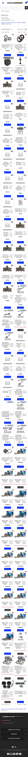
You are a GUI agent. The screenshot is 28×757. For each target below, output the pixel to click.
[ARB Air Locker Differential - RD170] (20, 534)
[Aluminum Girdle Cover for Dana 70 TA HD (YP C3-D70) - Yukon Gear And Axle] (13, 447)
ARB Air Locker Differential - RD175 (5, 603)
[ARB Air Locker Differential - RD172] (20, 555)
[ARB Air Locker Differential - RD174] (20, 575)
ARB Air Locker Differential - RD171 (5, 562)
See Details (7, 487)
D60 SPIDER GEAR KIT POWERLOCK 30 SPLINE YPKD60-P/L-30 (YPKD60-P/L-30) (5, 693)
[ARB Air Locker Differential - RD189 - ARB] (13, 633)
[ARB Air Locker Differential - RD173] (8, 575)
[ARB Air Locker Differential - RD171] (8, 555)
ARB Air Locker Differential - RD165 (5, 501)
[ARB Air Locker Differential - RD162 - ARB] (25, 447)
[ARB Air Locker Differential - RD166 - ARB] (25, 490)
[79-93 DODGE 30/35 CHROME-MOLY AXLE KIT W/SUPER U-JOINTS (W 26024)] (20, 405)
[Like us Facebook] (13, 747)
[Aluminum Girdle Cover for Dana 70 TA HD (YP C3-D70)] (8, 451)
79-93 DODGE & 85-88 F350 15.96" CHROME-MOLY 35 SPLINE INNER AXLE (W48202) (5, 414)
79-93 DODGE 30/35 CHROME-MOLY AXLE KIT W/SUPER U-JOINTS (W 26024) (18, 414)
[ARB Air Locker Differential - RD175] (8, 596)
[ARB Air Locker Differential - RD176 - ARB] (25, 592)
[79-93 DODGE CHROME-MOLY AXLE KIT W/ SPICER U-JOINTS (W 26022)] (8, 429)
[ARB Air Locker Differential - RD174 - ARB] (25, 571)
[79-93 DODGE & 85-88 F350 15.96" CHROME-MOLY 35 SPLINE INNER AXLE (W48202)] (8, 405)
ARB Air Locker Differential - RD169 (5, 542)
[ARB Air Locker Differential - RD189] (8, 637)
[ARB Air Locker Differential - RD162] (20, 451)
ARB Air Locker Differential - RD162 (18, 459)
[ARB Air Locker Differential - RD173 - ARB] (13, 571)
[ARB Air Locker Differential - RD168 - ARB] (25, 510)
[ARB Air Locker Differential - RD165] (8, 493)
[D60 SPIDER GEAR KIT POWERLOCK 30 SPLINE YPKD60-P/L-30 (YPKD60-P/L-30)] (8, 685)
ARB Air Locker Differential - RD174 (18, 583)
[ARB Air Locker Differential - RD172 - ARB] (25, 551)
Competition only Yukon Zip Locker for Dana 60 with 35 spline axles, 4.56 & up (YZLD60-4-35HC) (18, 670)
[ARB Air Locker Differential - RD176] (20, 596)
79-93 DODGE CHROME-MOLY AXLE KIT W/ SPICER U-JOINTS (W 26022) (5, 438)
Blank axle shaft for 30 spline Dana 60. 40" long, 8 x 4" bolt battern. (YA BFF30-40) (19, 646)
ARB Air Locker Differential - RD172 (18, 562)
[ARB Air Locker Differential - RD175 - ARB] (13, 592)
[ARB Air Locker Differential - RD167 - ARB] (13, 510)
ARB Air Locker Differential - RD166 (18, 501)
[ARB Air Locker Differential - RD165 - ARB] (13, 490)
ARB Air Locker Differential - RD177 (5, 624)
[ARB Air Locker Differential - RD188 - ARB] (25, 612)
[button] (14, 730)
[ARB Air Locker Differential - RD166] (20, 493)
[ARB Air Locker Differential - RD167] (8, 514)
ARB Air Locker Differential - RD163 (5, 480)
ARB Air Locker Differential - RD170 (18, 542)
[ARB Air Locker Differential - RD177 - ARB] (13, 612)
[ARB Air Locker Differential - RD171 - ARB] (13, 551)
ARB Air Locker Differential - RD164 (18, 480)
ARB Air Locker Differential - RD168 (18, 521)
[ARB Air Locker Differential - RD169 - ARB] (13, 530)
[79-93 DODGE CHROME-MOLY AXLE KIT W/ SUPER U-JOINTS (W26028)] (20, 429)
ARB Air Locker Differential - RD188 (18, 624)
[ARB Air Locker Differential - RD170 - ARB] (25, 530)
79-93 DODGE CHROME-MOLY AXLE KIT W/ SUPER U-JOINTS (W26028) (18, 438)
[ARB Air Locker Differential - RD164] (20, 473)
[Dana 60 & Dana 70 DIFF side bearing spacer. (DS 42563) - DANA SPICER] (24, 681)
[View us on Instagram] (15, 747)
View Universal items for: (13, 709)
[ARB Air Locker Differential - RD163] (8, 473)
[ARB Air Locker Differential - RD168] (20, 514)
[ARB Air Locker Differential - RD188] (20, 616)
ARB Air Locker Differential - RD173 (5, 583)
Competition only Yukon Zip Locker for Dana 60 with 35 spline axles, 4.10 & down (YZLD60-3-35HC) (5, 669)
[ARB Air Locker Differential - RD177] (8, 616)
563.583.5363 (6, 720)
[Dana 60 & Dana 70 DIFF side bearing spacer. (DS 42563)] (20, 685)
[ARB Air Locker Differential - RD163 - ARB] (13, 469)
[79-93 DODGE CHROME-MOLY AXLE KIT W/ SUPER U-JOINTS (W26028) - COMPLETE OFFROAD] (23, 425)
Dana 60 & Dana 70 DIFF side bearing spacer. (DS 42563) (19, 692)
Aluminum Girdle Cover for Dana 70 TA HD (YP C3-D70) (5, 459)
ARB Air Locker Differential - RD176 (18, 603)
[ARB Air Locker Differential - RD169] (8, 534)
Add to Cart (7, 399)
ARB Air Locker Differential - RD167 (5, 521)
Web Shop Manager (16, 750)
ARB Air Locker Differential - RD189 (5, 644)
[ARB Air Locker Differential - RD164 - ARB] (25, 469)
